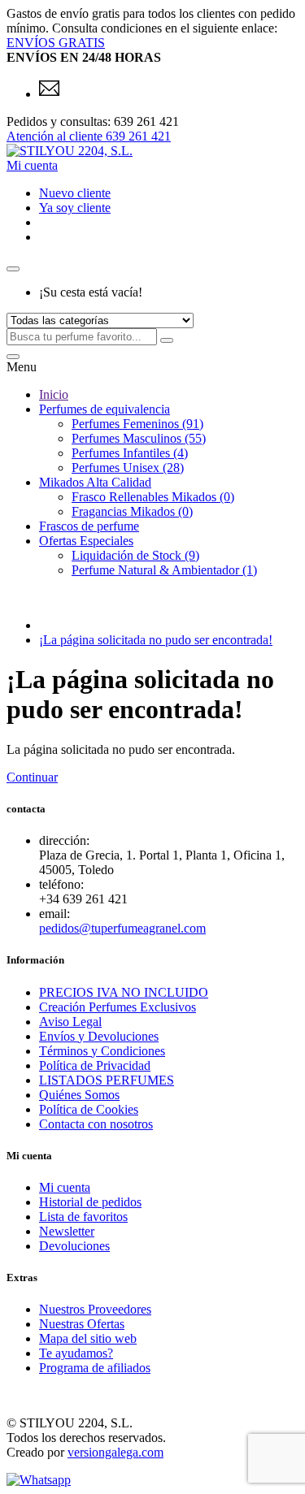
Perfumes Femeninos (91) (137, 424)
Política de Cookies (88, 1109)
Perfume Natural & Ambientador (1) (164, 570)
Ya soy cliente (75, 207)
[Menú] (13, 356)
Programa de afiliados (94, 1368)
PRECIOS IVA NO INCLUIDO (123, 992)
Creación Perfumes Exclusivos (117, 1007)
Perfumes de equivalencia (104, 409)
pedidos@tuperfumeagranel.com (122, 928)
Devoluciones (74, 1246)
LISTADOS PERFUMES (106, 1080)
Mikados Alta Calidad (95, 482)
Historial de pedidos (90, 1202)
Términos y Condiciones (102, 1051)
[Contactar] (49, 94)
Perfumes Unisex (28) (128, 467)
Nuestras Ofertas (81, 1324)
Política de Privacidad (94, 1065)
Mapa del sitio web (88, 1338)
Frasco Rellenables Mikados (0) (153, 497)
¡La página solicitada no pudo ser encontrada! (155, 640)
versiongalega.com (115, 1452)
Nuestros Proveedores (95, 1309)
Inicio (53, 394)
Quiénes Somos (79, 1095)
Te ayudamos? (76, 1353)
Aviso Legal (70, 1021)
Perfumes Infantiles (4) (130, 453)
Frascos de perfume (89, 526)
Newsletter (66, 1231)
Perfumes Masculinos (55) (139, 438)
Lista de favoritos (83, 1216)
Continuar (32, 777)
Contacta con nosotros (96, 1124)
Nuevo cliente (75, 193)
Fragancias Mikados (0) (132, 511)
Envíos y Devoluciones (99, 1036)
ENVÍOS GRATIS (56, 43)
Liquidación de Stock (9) (135, 555)
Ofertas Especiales (86, 541)
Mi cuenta (64, 1187)
